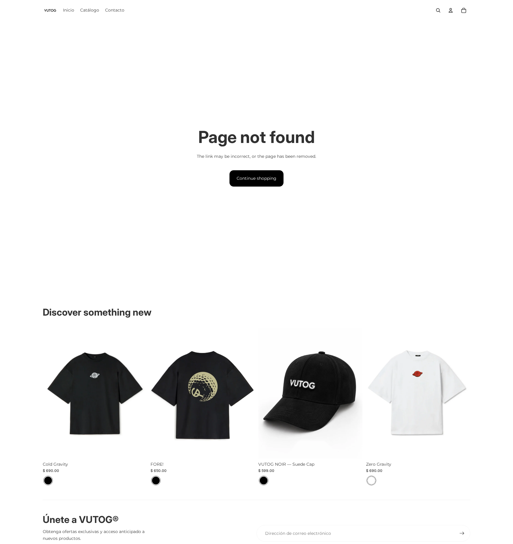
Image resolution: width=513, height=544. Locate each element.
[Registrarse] (462, 533)
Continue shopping (256, 178)
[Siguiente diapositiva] (138, 393)
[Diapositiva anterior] (52, 393)
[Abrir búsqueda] (438, 10)
